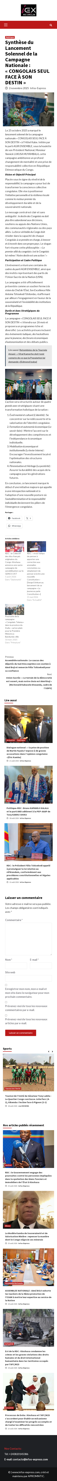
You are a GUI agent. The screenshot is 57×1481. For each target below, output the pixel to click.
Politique (10, 37)
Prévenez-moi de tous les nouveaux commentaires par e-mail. (26, 1008)
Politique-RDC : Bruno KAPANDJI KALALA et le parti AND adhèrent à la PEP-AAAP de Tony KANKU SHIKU (28, 811)
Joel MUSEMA (23, 1106)
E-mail (34, 959)
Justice (8, 1165)
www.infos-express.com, (26, 1472)
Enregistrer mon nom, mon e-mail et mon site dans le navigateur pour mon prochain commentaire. (27, 992)
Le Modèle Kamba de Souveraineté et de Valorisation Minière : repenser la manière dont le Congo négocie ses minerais (27, 1236)
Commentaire (14, 920)
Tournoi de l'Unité (12, 1088)
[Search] (51, 25)
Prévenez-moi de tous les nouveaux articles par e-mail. (26, 1021)
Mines (7, 1226)
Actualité (11, 740)
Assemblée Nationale (14, 1283)
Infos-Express (38, 88)
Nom (8, 959)
